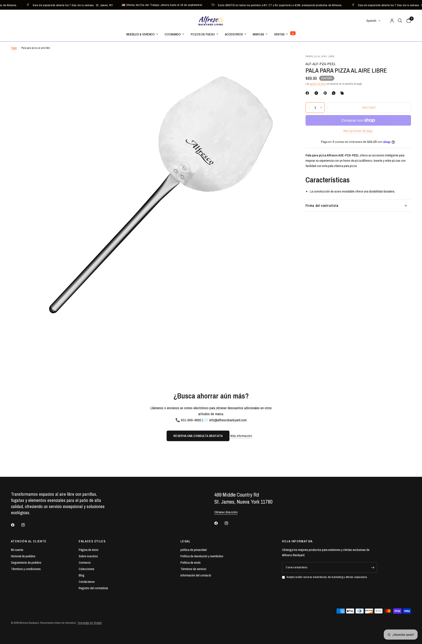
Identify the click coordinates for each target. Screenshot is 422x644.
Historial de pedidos (23, 556)
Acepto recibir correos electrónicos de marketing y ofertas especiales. (327, 577)
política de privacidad (193, 549)
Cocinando (173, 34)
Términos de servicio (193, 569)
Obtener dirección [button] (226, 512)
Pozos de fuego (203, 34)
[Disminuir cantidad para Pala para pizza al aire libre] (309, 108)
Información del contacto (195, 575)
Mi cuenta (17, 549)
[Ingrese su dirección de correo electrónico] (372, 567)
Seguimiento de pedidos (26, 562)
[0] (407, 20)
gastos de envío (318, 84)
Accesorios (234, 34)
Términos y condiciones (26, 569)
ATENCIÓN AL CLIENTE (29, 541)
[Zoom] (283, 64)
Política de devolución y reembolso (201, 556)
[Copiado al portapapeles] (343, 93)
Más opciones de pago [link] (358, 131)
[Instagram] (26, 525)
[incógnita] (317, 93)
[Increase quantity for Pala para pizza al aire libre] (321, 108)
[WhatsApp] (334, 93)
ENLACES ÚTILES (92, 541)
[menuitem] (142, 34)
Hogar (14, 48)
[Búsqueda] (400, 20)
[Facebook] (308, 93)
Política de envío (190, 562)
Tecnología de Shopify (89, 623)
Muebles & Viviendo (140, 34)
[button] (373, 20)
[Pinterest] (326, 93)
